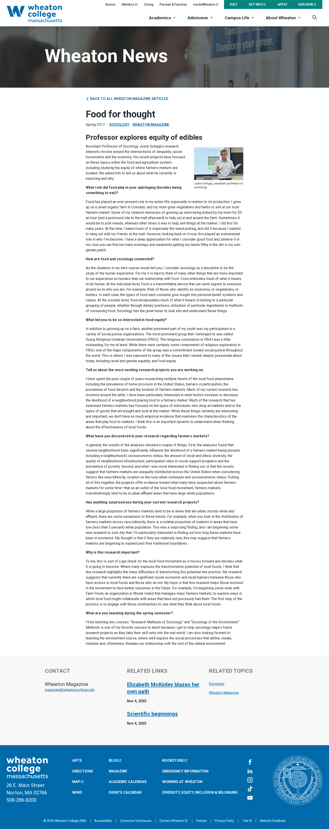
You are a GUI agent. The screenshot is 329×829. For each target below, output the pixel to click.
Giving (149, 4)
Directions (82, 771)
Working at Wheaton (182, 782)
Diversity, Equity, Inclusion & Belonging (200, 792)
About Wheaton (281, 17)
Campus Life (237, 17)
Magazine (118, 771)
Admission (198, 17)
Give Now (305, 4)
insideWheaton (204, 4)
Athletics (128, 4)
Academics (160, 17)
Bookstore (173, 760)
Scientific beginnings (152, 714)
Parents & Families (173, 4)
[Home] (40, 13)
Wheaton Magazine (150, 125)
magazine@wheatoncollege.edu (69, 690)
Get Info (256, 4)
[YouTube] (250, 798)
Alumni (110, 4)
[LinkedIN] (250, 771)
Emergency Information (185, 771)
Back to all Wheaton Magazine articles (128, 99)
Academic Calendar (128, 782)
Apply (282, 4)
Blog (113, 760)
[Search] (314, 17)
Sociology (119, 125)
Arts (77, 760)
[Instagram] (250, 780)
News (77, 792)
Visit (234, 4)
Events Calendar (125, 792)
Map (76, 782)
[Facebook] (250, 762)
